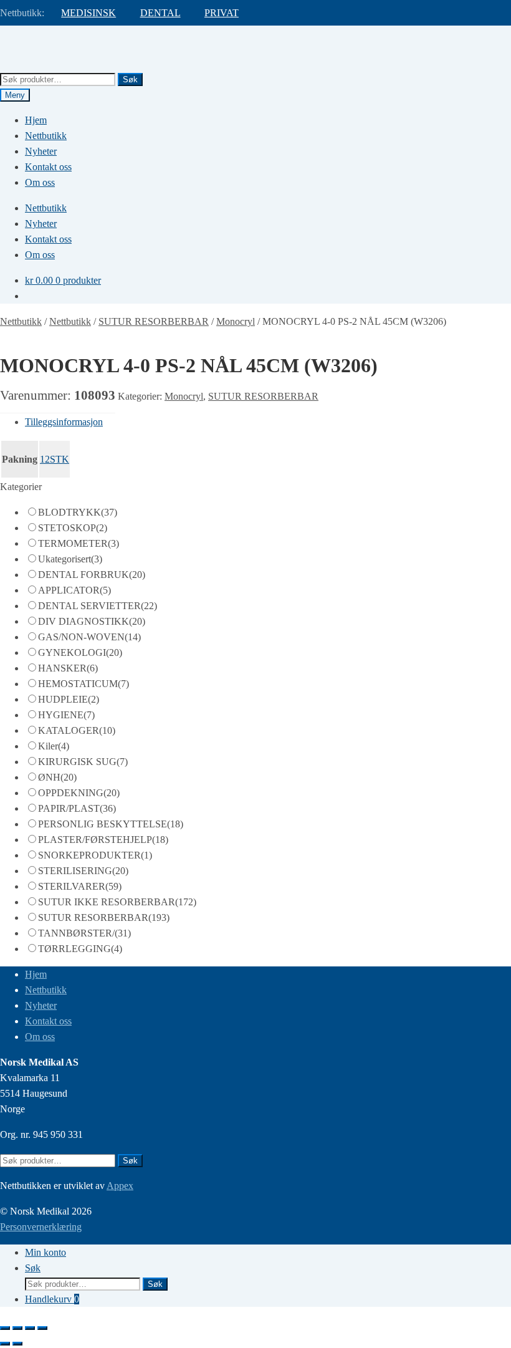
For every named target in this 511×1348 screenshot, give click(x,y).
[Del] (30, 1328)
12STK (54, 459)
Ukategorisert (70, 559)
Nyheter (41, 151)
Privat (221, 12)
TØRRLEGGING (80, 948)
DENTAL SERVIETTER (97, 605)
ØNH (57, 777)
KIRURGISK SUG (83, 761)
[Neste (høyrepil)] (17, 1344)
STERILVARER (80, 886)
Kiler (53, 746)
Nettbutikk (46, 135)
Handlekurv (52, 1299)
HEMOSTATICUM (83, 683)
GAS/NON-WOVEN (89, 637)
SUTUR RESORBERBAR (153, 321)
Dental (160, 12)
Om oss (40, 182)
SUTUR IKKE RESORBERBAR (117, 902)
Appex (120, 1185)
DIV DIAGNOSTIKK (91, 621)
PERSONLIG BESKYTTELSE (110, 824)
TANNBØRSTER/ (84, 933)
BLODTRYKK (77, 512)
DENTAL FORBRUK (91, 574)
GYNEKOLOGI (80, 652)
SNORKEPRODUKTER (95, 855)
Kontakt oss (48, 166)
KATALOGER (76, 730)
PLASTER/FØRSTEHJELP (103, 839)
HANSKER (68, 668)
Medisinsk (88, 12)
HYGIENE (66, 715)
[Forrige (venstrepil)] (5, 1344)
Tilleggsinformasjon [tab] (64, 421)
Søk (130, 79)
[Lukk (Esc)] (42, 1328)
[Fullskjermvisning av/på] (17, 1328)
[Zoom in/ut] (5, 1328)
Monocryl (235, 321)
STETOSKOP (72, 527)
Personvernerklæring (41, 1226)
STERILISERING (83, 870)
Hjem (36, 120)
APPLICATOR (74, 590)
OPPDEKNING (79, 792)
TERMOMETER (78, 543)
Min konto (45, 1252)
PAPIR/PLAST (77, 808)
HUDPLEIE (68, 699)
